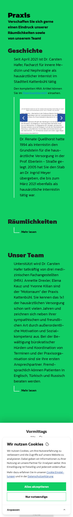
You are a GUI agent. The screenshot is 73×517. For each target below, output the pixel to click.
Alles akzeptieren (36, 486)
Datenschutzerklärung (40, 476)
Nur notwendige (36, 496)
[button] (24, 118)
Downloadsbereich (35, 93)
